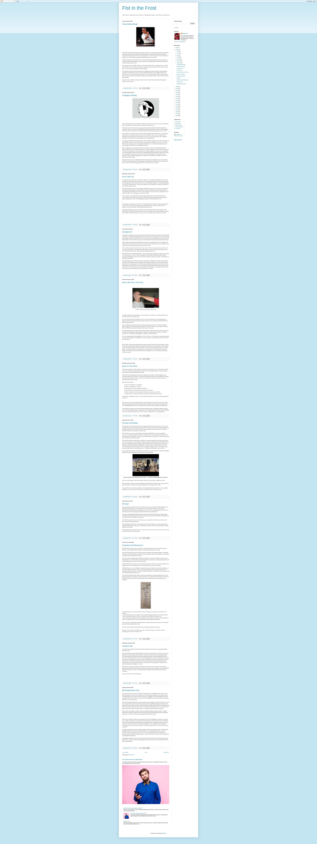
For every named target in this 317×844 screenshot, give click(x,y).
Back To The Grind (129, 366)
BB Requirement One (130, 690)
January (179, 62)
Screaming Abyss (179, 126)
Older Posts (166, 752)
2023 (177, 47)
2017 (177, 94)
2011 (177, 106)
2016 (177, 96)
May (178, 55)
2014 (177, 100)
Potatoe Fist (185, 33)
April (178, 57)
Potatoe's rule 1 (126, 821)
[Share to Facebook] (147, 88)
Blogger (164, 833)
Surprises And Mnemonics (132, 545)
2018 (177, 92)
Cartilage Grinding (129, 95)
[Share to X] (146, 88)
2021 (177, 86)
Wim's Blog (177, 123)
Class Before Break (130, 24)
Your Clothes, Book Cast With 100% (132, 759)
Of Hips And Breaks (130, 423)
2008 (177, 111)
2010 (177, 108)
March (178, 59)
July (178, 51)
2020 (177, 88)
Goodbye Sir (127, 232)
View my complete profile (179, 41)
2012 (177, 104)
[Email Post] (140, 88)
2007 (177, 113)
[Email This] (143, 88)
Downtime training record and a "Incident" (132, 808)
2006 (177, 115)
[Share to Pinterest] (149, 88)
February (179, 60)
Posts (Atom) (131, 754)
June (178, 53)
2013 (177, 102)
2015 (177, 98)
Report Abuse (178, 139)
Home (146, 752)
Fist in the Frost (139, 8)
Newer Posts (125, 752)
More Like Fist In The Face (132, 282)
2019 (177, 90)
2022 (177, 49)
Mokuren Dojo (178, 125)
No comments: (135, 88)
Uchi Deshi (177, 128)
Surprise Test (127, 646)
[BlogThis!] (144, 88)
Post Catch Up (128, 177)
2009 (177, 110)
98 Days (125, 504)
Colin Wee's (178, 121)
